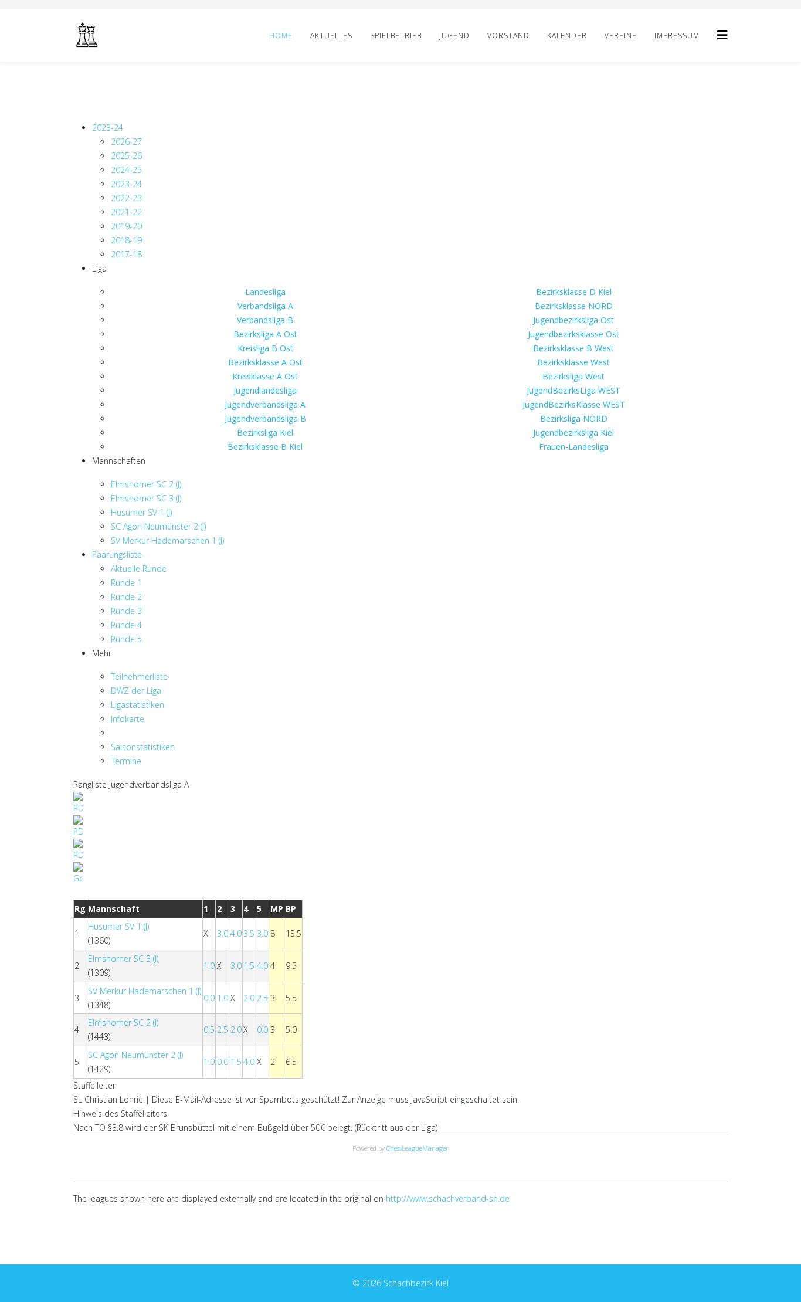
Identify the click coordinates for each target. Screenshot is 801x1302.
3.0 (222, 933)
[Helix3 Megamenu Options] (722, 34)
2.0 (248, 997)
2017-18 (126, 254)
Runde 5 (126, 639)
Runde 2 (126, 596)
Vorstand (508, 35)
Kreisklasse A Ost (265, 376)
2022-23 (126, 198)
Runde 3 (126, 610)
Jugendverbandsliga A (265, 404)
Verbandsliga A (265, 305)
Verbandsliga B (265, 320)
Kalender (567, 35)
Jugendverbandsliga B (265, 418)
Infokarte (127, 718)
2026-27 (126, 141)
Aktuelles (331, 35)
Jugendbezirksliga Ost (573, 320)
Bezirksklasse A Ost (265, 362)
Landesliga (265, 291)
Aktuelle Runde (139, 568)
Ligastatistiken (137, 704)
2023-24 (107, 127)
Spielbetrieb (396, 35)
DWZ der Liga (136, 690)
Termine (126, 761)
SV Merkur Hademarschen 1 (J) (167, 540)
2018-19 (126, 240)
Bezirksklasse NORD (574, 305)
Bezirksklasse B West (573, 348)
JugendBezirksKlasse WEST (573, 404)
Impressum (677, 35)
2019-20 (126, 226)
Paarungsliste (117, 554)
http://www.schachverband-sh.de (448, 1198)
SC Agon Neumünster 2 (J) (158, 526)
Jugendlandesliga (265, 390)
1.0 (209, 965)
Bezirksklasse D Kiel (574, 291)
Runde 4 (126, 624)
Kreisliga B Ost (265, 348)
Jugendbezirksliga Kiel (573, 432)
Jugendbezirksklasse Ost (573, 334)
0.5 (209, 1029)
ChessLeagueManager (417, 1148)
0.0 (209, 997)
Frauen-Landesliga (574, 446)
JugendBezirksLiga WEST (573, 390)
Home (281, 35)
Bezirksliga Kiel (265, 432)
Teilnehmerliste (139, 676)
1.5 (248, 965)
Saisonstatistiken (143, 746)
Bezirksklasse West (573, 362)
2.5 (262, 997)
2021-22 (126, 212)
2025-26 (126, 155)
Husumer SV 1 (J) (141, 512)
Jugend (454, 35)
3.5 (248, 933)
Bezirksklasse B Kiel (265, 446)
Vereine (621, 35)
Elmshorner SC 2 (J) (146, 484)
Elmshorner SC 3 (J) (146, 498)
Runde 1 (126, 582)
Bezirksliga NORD (573, 418)
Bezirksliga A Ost (265, 334)
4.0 (236, 933)
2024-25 (126, 169)
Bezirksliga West (573, 376)
